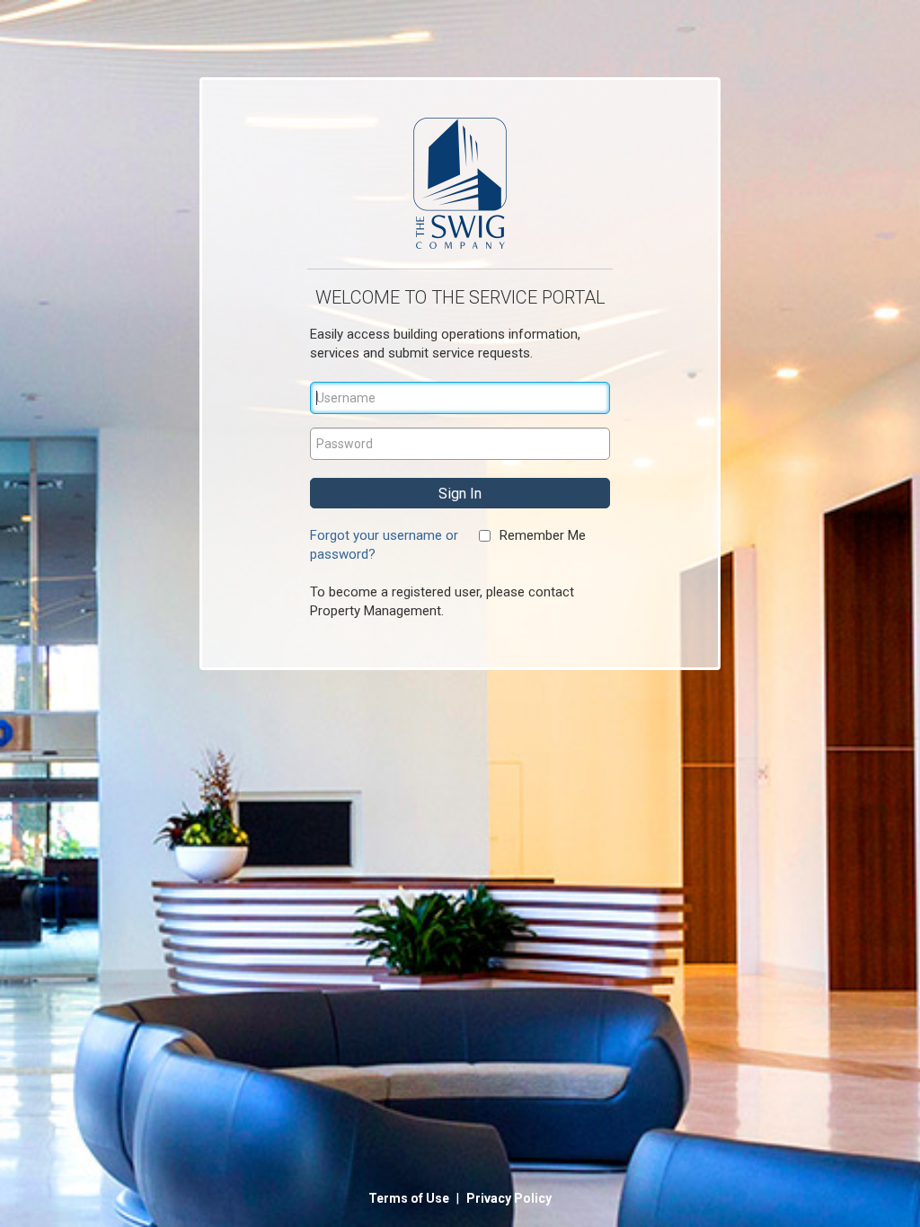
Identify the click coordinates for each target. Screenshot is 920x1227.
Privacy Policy (509, 1198)
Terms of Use (410, 1198)
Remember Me (543, 535)
